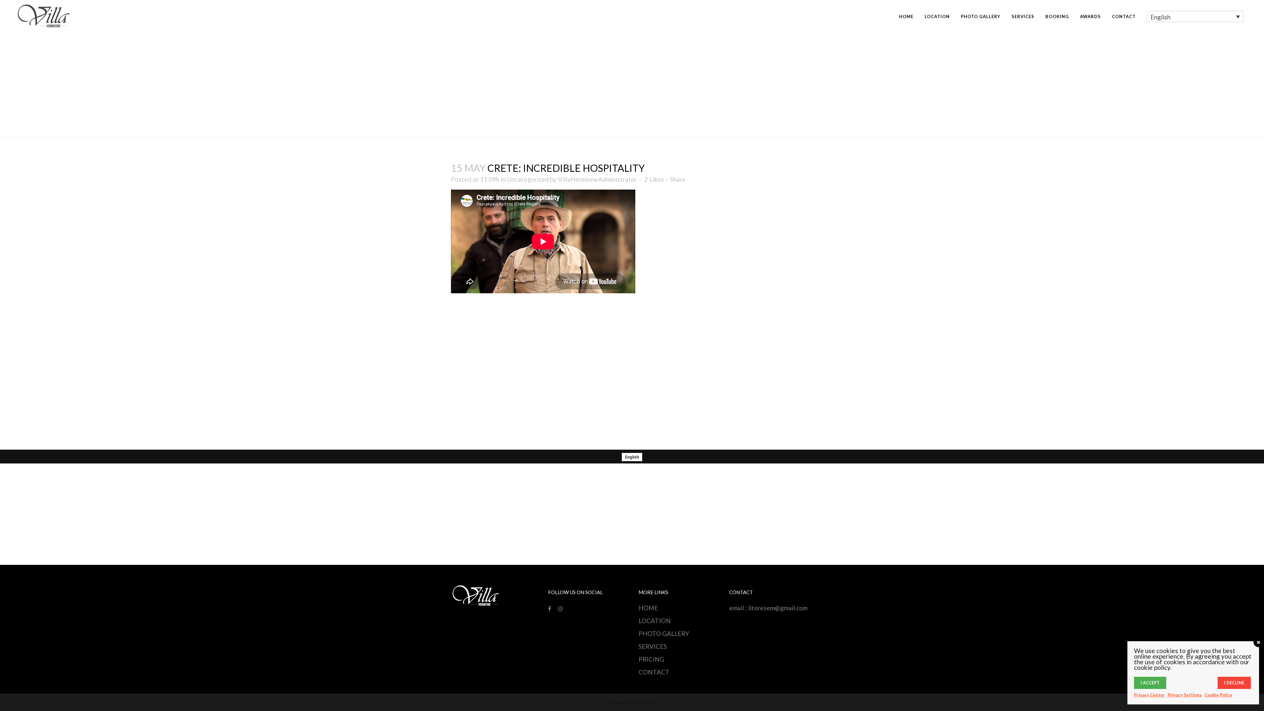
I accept (1150, 682)
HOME (648, 608)
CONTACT (654, 672)
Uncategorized (528, 179)
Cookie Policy (1218, 695)
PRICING (651, 659)
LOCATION (655, 620)
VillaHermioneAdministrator (597, 179)
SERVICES (653, 646)
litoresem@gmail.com (777, 608)
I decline (1234, 682)
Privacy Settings (1185, 695)
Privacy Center (1149, 695)
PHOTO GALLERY (664, 633)
